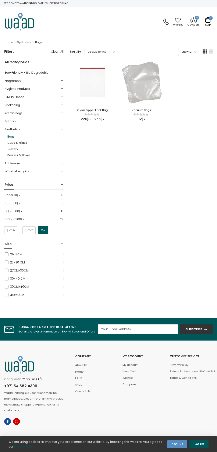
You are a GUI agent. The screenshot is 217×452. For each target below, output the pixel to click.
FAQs (78, 378)
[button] (205, 51)
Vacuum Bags (141, 110)
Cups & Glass (17, 143)
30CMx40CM (19, 286)
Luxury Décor (14, 97)
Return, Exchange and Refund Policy (191, 371)
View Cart (129, 371)
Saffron (10, 121)
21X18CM (16, 254)
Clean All (57, 51)
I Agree (199, 444)
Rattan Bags (13, 113)
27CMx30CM (19, 270)
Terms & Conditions (183, 378)
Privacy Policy (179, 365)
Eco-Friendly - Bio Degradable (27, 73)
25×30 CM (17, 262)
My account (130, 365)
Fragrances (13, 81)
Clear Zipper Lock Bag (92, 110)
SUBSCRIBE (194, 329)
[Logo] (19, 21)
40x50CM (17, 295)
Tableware (12, 163)
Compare (129, 384)
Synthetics (24, 42)
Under (12, 195)
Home (9, 42)
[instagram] (16, 421)
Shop (78, 385)
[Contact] (166, 21)
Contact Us (82, 391)
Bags (10, 136)
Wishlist (127, 378)
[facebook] (7, 421)
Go (43, 230)
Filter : (9, 51)
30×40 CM (17, 278)
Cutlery (12, 149)
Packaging (12, 105)
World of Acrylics (17, 171)
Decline (177, 444)
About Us (81, 365)
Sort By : (76, 51)
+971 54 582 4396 (20, 386)
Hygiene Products (18, 89)
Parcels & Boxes (19, 155)
